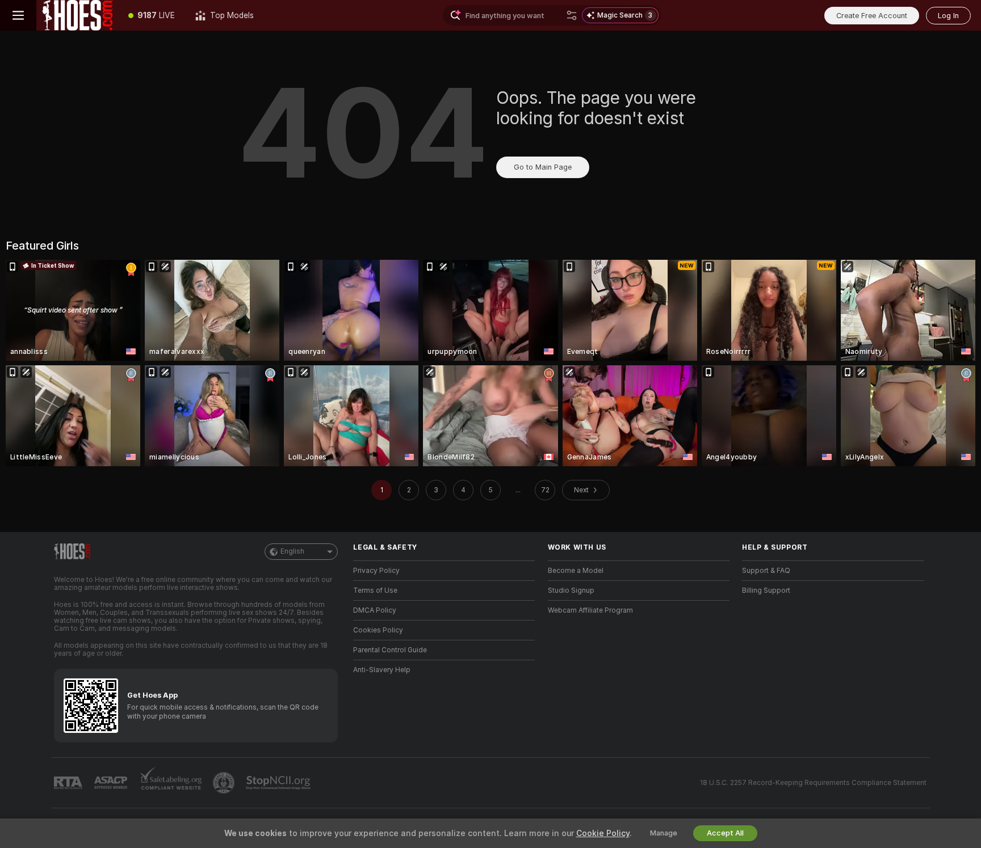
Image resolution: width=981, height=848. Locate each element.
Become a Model (575, 571)
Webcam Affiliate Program (590, 610)
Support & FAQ (766, 571)
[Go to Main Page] (77, 15)
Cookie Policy (603, 833)
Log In (948, 15)
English (292, 551)
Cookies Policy (378, 630)
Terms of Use (375, 590)
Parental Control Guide (390, 650)
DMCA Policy (374, 610)
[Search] (572, 15)
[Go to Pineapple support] (225, 783)
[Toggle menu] (18, 15)
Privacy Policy (376, 571)
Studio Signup (571, 590)
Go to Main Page (543, 167)
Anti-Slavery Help (381, 670)
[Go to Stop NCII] (279, 783)
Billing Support (766, 590)
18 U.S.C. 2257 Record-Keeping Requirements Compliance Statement (813, 783)
